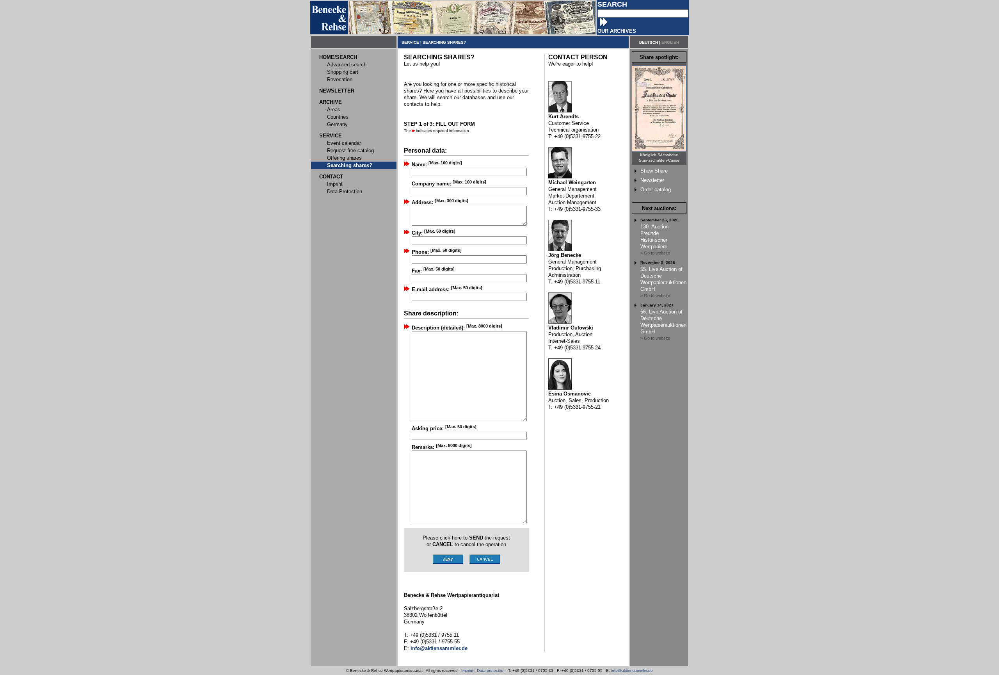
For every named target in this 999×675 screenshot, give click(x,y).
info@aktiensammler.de (632, 670)
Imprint (467, 670)
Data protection (491, 670)
